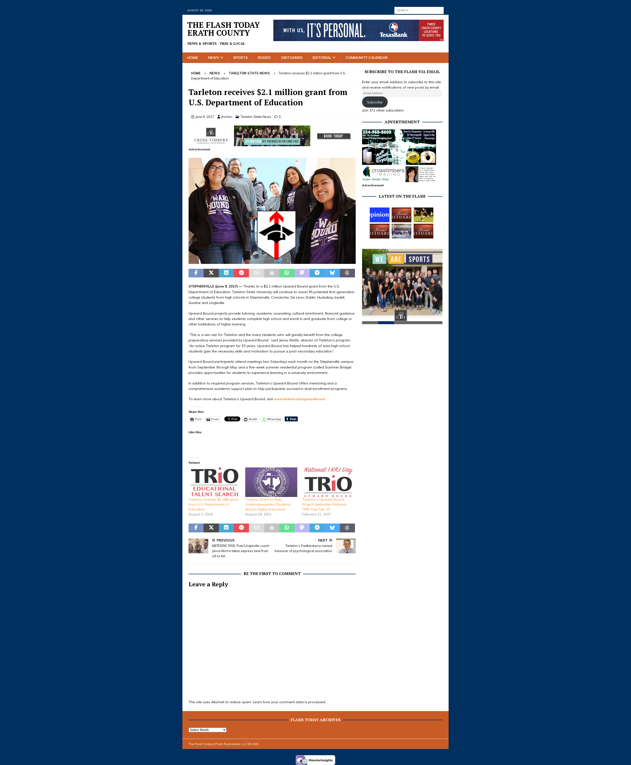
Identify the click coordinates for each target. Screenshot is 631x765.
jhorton (226, 117)
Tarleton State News (256, 117)
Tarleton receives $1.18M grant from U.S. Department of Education (214, 504)
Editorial (322, 57)
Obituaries (291, 57)
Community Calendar (367, 57)
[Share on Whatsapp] (286, 273)
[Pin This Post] (241, 273)
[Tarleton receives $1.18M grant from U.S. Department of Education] (214, 482)
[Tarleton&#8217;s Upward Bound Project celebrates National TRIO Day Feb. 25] (328, 482)
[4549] (272, 261)
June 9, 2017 (204, 117)
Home (192, 57)
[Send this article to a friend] (256, 273)
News (213, 57)
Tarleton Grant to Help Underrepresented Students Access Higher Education (267, 504)
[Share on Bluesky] (332, 273)
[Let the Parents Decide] (379, 214)
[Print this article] (271, 273)
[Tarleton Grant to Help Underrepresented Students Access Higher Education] (271, 482)
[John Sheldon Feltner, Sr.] (423, 231)
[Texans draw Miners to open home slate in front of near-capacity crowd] (423, 214)
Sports (240, 57)
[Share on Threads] (347, 273)
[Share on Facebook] (196, 273)
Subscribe (375, 102)
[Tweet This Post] (211, 273)
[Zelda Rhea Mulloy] (401, 214)
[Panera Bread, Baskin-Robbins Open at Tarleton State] (401, 231)
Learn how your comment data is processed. (289, 702)
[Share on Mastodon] (302, 273)
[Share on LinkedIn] (226, 273)
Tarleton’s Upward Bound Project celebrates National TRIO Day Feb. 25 (324, 504)
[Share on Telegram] (317, 273)
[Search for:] (419, 10)
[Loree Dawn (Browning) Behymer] (379, 231)
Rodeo (264, 57)
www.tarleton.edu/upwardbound (299, 399)
